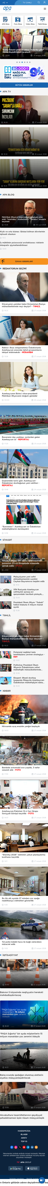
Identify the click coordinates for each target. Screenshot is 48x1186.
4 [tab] (24, 62)
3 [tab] (22, 62)
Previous (3, 44)
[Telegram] (28, 1147)
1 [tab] (17, 62)
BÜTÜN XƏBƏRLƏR (24, 85)
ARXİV (24, 1138)
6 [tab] (29, 62)
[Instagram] (15, 1147)
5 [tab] (27, 62)
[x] (20, 1147)
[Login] (44, 2)
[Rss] (36, 1147)
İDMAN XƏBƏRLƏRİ (24, 261)
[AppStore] (32, 1168)
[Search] (38, 2)
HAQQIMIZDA (24, 1131)
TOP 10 (24, 1141)
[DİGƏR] (44, 9)
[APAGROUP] (24, 1162)
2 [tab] (19, 62)
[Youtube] (24, 1147)
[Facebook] (11, 1147)
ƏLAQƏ (24, 1134)
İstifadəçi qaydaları (17, 1179)
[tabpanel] (24, 44)
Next (44, 44)
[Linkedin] (32, 1147)
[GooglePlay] (15, 1168)
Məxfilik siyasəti (32, 1179)
